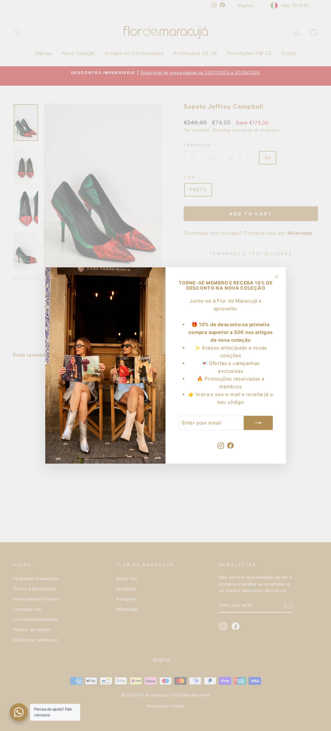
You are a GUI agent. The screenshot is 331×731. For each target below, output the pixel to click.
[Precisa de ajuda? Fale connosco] (19, 712)
